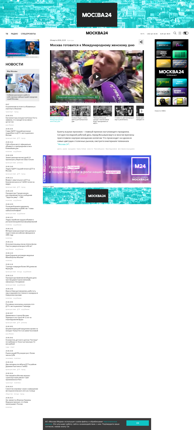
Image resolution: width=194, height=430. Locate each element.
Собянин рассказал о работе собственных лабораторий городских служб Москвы (22, 97)
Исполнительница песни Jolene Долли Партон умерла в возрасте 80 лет (21, 245)
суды (7, 347)
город (16, 112)
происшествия (11, 138)
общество (9, 394)
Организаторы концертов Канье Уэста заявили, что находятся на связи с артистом (21, 120)
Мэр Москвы (12, 71)
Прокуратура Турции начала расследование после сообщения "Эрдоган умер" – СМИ (19, 195)
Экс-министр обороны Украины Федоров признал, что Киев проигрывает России (18, 402)
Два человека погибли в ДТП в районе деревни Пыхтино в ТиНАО (21, 365)
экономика (9, 358)
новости (90, 149)
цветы (59, 149)
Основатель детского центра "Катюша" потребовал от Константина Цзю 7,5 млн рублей (22, 342)
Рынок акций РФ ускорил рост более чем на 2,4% (20, 354)
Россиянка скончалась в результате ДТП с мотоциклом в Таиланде (20, 305)
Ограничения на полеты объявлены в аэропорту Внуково (20, 107)
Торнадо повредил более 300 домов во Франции (21, 267)
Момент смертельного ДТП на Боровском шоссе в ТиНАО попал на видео (20, 182)
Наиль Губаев (81, 149)
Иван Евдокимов (111, 149)
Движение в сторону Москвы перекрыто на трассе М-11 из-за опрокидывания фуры (18, 317)
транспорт (9, 112)
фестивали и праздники (126, 149)
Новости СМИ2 (48, 187)
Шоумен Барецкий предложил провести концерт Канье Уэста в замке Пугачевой (22, 329)
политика (9, 151)
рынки (65, 149)
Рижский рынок (99, 149)
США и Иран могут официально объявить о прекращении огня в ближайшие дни (19, 146)
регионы (20, 163)
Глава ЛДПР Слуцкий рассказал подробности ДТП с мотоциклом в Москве (19, 133)
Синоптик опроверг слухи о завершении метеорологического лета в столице (22, 390)
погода (19, 272)
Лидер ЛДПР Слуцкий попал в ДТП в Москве (20, 170)
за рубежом (17, 151)
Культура (70, 40)
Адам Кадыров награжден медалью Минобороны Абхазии (20, 256)
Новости (14, 64)
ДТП (18, 138)
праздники (72, 149)
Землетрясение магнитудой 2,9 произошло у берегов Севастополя (20, 158)
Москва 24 (97, 33)
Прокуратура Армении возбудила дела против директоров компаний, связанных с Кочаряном (21, 280)
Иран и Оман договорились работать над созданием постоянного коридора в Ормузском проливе (22, 293)
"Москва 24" (63, 144)
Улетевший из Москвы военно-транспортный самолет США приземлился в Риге (18, 377)
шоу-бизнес (10, 125)
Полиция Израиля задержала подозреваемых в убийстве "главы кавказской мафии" (20, 208)
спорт (12, 347)
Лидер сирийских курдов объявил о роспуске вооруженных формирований (21, 220)
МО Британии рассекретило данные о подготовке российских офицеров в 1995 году (21, 233)
